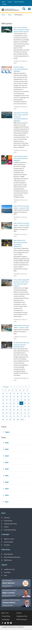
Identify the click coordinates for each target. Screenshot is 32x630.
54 (25, 406)
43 (14, 403)
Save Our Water (8, 542)
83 (14, 419)
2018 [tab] (7, 495)
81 (6, 419)
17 (6, 393)
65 (6, 413)
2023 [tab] (7, 462)
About (3, 2)
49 (6, 406)
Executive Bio (8, 521)
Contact (10, 2)
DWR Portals (8, 560)
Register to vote (9, 539)
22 (25, 393)
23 (28, 393)
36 (17, 400)
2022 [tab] (7, 469)
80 (3, 419)
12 (16, 390)
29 (21, 396)
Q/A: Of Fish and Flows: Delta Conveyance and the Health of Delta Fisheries (21, 29)
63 (28, 410)
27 (14, 396)
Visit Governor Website (7, 585)
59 (14, 410)
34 (10, 400)
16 (3, 393)
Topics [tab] (7, 432)
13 (20, 390)
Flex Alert (7, 545)
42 (10, 403)
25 (6, 396)
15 (27, 390)
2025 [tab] (7, 449)
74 (10, 416)
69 (21, 413)
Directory (7, 517)
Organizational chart (10, 524)
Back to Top (5, 613)
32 (3, 400)
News (9, 15)
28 (17, 396)
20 (17, 393)
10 (9, 390)
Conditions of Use (9, 569)
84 (17, 419)
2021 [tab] (7, 476)
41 (6, 403)
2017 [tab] (7, 502)
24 (3, 396)
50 (10, 406)
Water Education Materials (12, 557)
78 (25, 416)
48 (3, 406)
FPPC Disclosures (21, 619)
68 (17, 413)
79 (28, 416)
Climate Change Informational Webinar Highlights (21, 69)
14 (23, 390)
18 (10, 393)
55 (28, 406)
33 (6, 400)
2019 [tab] (7, 489)
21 (21, 393)
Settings (4, 4)
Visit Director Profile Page (7, 605)
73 (6, 416)
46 (25, 403)
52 (17, 406)
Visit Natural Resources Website (8, 595)
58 (10, 410)
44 (17, 403)
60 (17, 410)
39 (28, 400)
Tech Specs (7, 572)
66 (10, 413)
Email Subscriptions (10, 530)
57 (6, 410)
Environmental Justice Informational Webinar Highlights (21, 158)
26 (10, 396)
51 (14, 406)
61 (21, 410)
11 (12, 390)
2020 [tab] (7, 482)
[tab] (16, 432)
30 (25, 396)
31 (28, 396)
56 (3, 410)
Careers (6, 527)
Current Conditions (19, 2)
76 (17, 416)
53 (21, 406)
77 (21, 416)
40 (3, 403)
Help (5, 575)
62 (25, 410)
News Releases (8, 554)
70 (25, 413)
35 (14, 400)
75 (14, 416)
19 (14, 393)
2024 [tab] (7, 456)
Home (3, 15)
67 (14, 413)
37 (21, 400)
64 (3, 413)
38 (25, 400)
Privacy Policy (6, 616)
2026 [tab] (7, 443)
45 (21, 403)
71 (28, 413)
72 (3, 416)
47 (28, 403)
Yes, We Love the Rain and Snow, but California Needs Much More (21, 345)
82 (10, 419)
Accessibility (5, 619)
